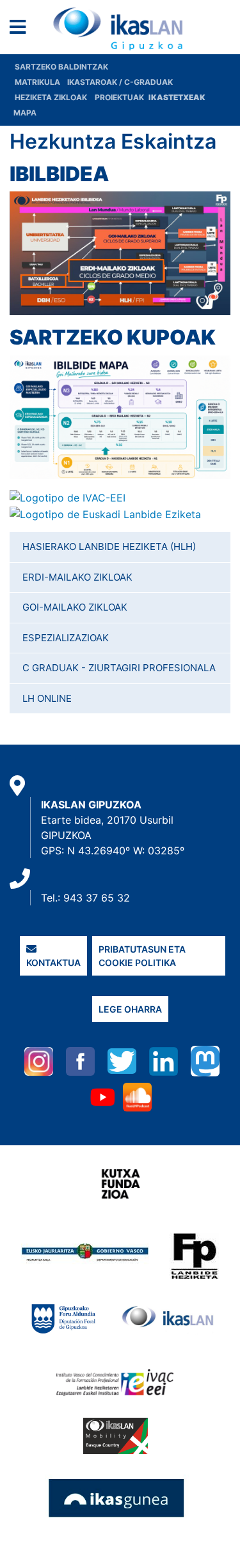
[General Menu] (21, 29)
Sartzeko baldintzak (61, 66)
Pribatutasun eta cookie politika (142, 956)
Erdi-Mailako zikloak (77, 577)
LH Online (47, 698)
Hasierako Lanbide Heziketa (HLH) (109, 546)
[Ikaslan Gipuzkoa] (120, 28)
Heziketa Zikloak (51, 97)
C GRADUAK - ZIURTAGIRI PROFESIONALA (119, 668)
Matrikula (38, 82)
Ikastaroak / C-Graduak (120, 82)
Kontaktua (53, 962)
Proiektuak (120, 97)
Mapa (24, 112)
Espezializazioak (65, 638)
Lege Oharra (130, 1009)
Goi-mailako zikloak (74, 607)
